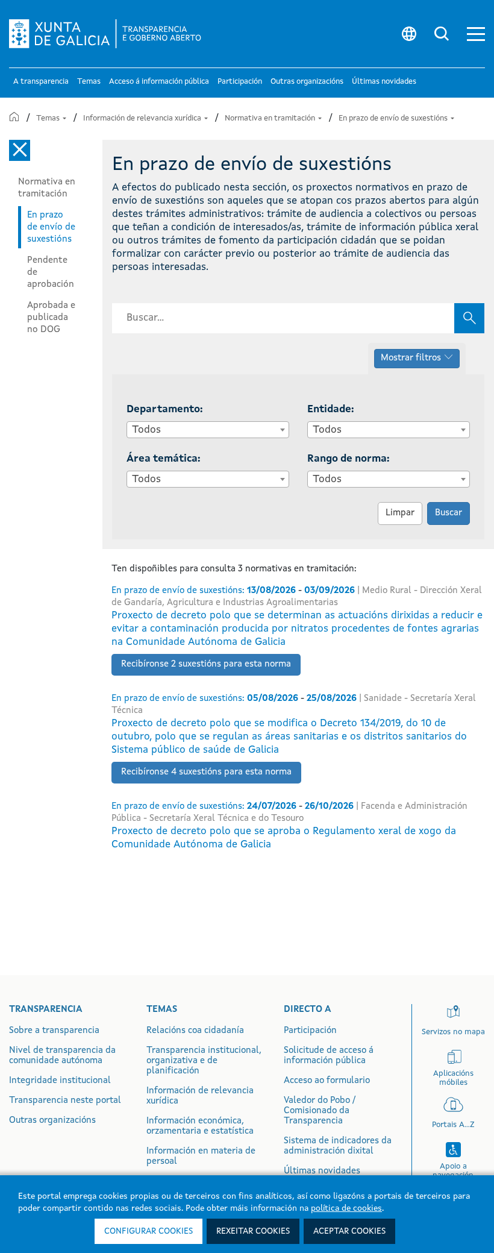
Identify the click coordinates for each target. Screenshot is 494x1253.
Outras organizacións (52, 1120)
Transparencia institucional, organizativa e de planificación (203, 1061)
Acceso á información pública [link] (159, 82)
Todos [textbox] (146, 430)
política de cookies (346, 1208)
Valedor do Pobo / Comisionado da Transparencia (319, 1111)
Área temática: (164, 459)
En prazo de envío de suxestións (394, 118)
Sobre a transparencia (54, 1030)
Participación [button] (239, 82)
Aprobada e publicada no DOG (51, 317)
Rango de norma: (348, 459)
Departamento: (165, 409)
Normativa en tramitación (271, 118)
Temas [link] (89, 82)
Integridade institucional (60, 1080)
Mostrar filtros (411, 358)
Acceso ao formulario (327, 1080)
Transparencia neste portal (65, 1100)
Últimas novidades (322, 1171)
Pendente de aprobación (50, 272)
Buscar (448, 513)
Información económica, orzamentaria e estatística (200, 1126)
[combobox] (208, 429)
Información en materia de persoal (200, 1156)
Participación (310, 1030)
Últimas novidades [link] (384, 82)
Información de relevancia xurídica (143, 118)
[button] (476, 34)
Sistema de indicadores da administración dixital (338, 1146)
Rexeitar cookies (253, 1231)
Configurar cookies (148, 1231)
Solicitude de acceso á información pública (329, 1056)
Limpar (400, 513)
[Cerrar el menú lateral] (19, 150)
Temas (48, 118)
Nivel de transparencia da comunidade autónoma (62, 1056)
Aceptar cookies (349, 1231)
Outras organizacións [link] (306, 82)
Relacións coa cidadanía (195, 1030)
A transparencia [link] (41, 82)
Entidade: (330, 409)
